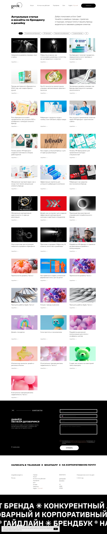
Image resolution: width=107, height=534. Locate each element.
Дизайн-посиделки (18, 332)
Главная (35, 475)
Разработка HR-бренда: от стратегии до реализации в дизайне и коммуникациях (82, 246)
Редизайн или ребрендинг (62, 33)
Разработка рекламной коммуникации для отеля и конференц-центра (79, 334)
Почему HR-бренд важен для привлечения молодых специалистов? (80, 152)
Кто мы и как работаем (43, 5)
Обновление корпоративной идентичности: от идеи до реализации (21, 215)
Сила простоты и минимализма (51, 332)
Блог (64, 5)
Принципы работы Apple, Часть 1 (81, 305)
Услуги (32, 5)
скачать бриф (16, 447)
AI (86, 33)
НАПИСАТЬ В (18, 465)
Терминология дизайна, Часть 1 (80, 275)
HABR (60, 486)
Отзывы (35, 484)
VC (60, 484)
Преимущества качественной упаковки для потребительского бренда (81, 215)
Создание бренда (77, 33)
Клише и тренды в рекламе (49, 305)
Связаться (36, 486)
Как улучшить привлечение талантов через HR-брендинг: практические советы (82, 119)
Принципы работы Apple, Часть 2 (22, 305)
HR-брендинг (47, 33)
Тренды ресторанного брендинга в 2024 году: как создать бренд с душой (23, 88)
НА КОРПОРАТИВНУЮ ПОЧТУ (79, 465)
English (70, 5)
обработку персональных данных (78, 441)
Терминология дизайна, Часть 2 (22, 275)
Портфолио (56, 5)
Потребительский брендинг (32, 33)
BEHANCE (61, 481)
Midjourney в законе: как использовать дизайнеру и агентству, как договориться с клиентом (53, 57)
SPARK (61, 488)
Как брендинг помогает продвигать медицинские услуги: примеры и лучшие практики (82, 57)
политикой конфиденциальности (79, 442)
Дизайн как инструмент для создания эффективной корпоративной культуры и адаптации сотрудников (53, 215)
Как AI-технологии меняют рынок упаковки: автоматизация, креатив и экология (52, 88)
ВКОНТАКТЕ (62, 475)
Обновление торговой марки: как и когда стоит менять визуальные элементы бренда (23, 184)
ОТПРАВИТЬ (69, 448)
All (20, 33)
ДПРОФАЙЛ (62, 479)
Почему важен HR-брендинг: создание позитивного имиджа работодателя (22, 152)
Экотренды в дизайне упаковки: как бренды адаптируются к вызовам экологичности (82, 88)
